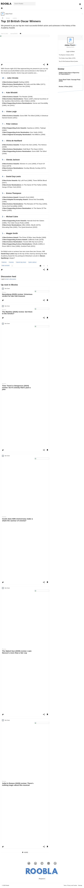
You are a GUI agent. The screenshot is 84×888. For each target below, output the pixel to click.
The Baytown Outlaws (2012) (66, 55)
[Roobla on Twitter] (29, 863)
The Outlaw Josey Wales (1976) (67, 58)
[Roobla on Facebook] (42, 863)
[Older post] (47, 266)
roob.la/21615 (14, 33)
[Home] (2, 18)
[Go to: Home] (2, 8)
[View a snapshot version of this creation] (20, 33)
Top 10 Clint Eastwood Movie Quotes (68, 61)
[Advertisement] (70, 104)
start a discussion (11, 279)
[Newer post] (44, 266)
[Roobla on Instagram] (48, 863)
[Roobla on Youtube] (35, 863)
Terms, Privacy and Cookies (70, 885)
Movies (8, 18)
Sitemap (80, 885)
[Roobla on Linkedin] (55, 863)
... (12, 265)
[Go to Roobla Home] (6, 4)
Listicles (15, 18)
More (26, 852)
